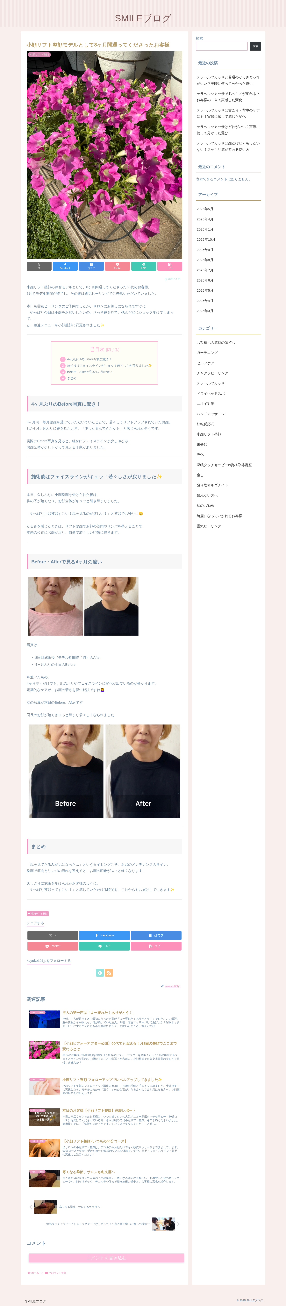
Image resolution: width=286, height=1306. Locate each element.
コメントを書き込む (106, 1257)
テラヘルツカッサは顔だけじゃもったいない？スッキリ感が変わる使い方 (228, 146)
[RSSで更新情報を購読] (109, 973)
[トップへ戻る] (280, 1300)
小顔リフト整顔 (39, 913)
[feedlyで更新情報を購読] (100, 973)
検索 (199, 38)
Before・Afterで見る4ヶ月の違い (89, 372)
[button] (169, 266)
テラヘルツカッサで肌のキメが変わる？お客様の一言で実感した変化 (228, 97)
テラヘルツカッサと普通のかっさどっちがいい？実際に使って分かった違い (228, 80)
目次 (99, 349)
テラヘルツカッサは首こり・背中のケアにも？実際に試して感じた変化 (228, 113)
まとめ (71, 378)
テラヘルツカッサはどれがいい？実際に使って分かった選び (228, 130)
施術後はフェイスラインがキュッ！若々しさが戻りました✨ (109, 365)
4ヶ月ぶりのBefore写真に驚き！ (89, 359)
